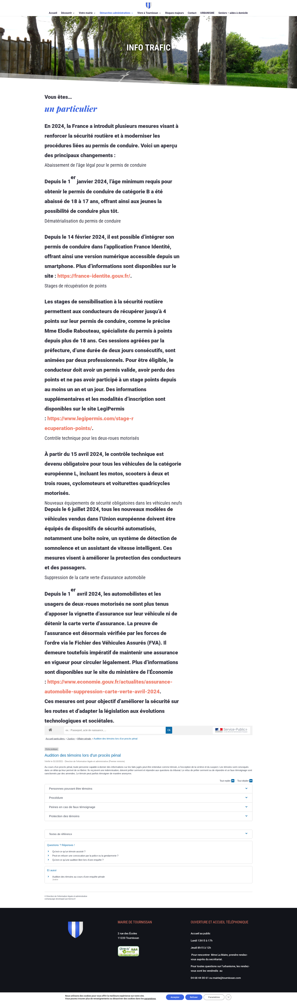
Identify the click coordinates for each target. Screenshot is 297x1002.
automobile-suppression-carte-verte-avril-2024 (102, 691)
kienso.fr (71, 899)
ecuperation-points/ (68, 428)
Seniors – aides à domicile (233, 13)
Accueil (53, 13)
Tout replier (225, 780)
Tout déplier (243, 780)
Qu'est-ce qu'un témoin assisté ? (68, 851)
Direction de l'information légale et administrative (66, 896)
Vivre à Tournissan (147, 13)
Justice (71, 738)
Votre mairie (86, 13)
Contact (192, 13)
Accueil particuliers (55, 738)
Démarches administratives (115, 13)
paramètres (150, 998)
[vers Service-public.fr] (231, 730)
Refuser (194, 997)
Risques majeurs (174, 13)
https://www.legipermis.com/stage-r (90, 418)
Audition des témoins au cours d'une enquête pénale (78, 876)
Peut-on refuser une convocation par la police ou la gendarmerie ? (85, 855)
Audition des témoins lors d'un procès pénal (115, 738)
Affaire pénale (84, 738)
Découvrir (66, 13)
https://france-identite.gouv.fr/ (93, 276)
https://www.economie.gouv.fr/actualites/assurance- (109, 682)
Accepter (175, 997)
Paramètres (214, 997)
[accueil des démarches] (50, 729)
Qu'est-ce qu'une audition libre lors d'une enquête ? (77, 860)
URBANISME (207, 13)
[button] (148, 788)
